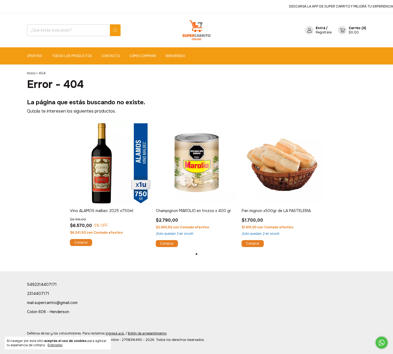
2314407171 (38, 293)
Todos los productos (72, 56)
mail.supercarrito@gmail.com (52, 302)
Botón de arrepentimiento (147, 333)
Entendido (55, 345)
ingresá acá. (115, 333)
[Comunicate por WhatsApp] (382, 343)
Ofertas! (34, 56)
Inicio (31, 73)
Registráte (324, 32)
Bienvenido (175, 56)
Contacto (111, 56)
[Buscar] (115, 30)
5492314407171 (42, 284)
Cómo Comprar (142, 56)
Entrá (320, 28)
